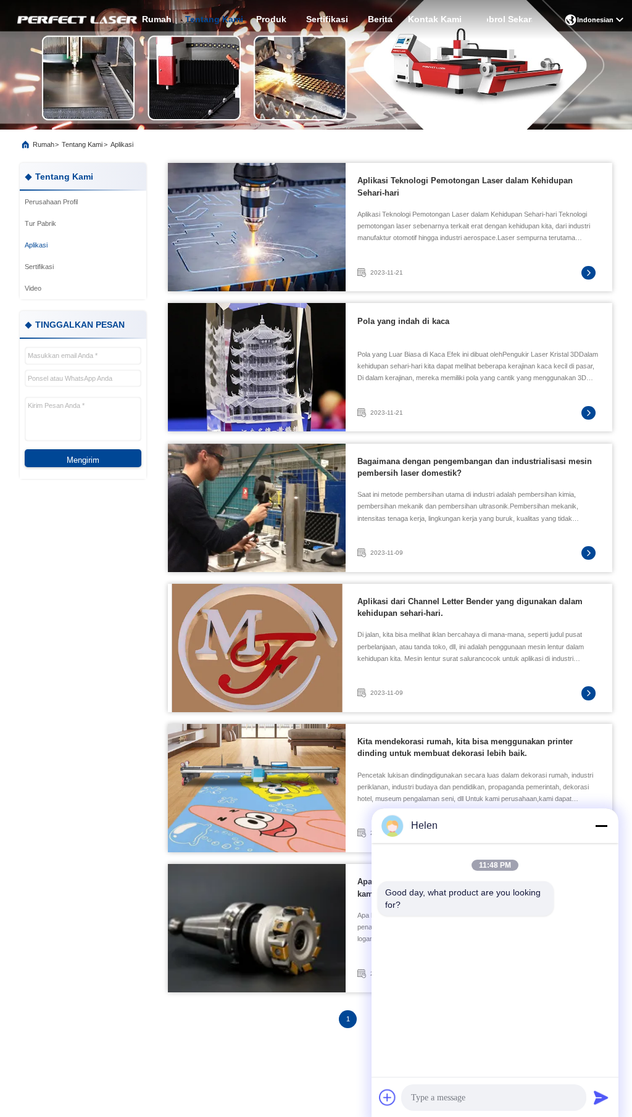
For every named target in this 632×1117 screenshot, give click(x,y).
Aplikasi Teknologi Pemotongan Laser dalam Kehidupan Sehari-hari (465, 186)
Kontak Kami (434, 19)
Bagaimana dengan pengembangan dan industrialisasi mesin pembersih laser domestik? (474, 467)
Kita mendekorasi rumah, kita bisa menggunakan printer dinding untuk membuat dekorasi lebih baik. (465, 747)
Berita (380, 19)
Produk (271, 19)
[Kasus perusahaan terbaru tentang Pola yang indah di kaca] (257, 367)
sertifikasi (327, 19)
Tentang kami (213, 19)
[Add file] (387, 1097)
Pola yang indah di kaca (403, 321)
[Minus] (601, 825)
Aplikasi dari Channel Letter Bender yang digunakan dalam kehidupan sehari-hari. (470, 607)
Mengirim (83, 460)
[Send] (601, 1097)
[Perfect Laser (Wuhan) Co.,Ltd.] (76, 20)
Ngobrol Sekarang (509, 19)
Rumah (157, 19)
